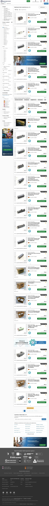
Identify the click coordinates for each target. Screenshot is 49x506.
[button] (47, 1)
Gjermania (7, 100)
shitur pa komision (7, 149)
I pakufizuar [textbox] (5, 98)
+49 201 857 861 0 (30, 467)
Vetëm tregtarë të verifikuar (6, 125)
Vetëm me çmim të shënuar (7, 67)
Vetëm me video (7, 123)
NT (5, 52)
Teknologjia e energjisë (8, 18)
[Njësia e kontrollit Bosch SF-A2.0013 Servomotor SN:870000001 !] (20, 285)
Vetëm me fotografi (7, 122)
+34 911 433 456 (29, 468)
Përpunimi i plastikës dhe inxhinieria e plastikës (8, 14)
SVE (5, 61)
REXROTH (6, 32)
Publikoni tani (42, 63)
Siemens (6, 29)
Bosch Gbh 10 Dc (17, 432)
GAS (5, 60)
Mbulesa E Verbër (39, 430)
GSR (5, 53)
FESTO (5, 37)
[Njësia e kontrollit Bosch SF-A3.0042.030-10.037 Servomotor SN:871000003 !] (20, 314)
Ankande (6, 118)
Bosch (5, 27)
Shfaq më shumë (30, 434)
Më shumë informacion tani (41, 342)
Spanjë (7, 102)
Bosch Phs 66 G (28, 424)
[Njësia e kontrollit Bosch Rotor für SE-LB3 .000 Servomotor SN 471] (20, 32)
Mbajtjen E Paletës (39, 424)
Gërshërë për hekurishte (8, 473)
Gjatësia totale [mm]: (6, 76)
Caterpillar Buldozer (28, 475)
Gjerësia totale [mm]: (6, 79)
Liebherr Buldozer (20, 475)
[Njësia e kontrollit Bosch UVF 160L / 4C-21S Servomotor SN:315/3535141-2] (20, 354)
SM (5, 50)
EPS (5, 56)
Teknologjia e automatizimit (7, 9)
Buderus (5, 42)
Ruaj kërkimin (30, 408)
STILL (5, 34)
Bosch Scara (27, 430)
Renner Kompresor (27, 473)
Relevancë (43, 7)
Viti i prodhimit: (5, 68)
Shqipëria (6, 95)
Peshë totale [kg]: (5, 87)
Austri (6, 105)
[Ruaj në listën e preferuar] (45, 14)
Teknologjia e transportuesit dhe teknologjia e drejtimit (8, 11)
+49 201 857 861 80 (7, 468)
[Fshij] (43, 3)
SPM (5, 51)
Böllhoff (5, 43)
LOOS (5, 38)
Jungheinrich (6, 33)
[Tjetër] (26, 18)
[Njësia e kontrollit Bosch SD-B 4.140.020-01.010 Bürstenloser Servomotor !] (20, 122)
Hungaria (7, 104)
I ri (5, 110)
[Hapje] (30, 25)
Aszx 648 (15, 424)
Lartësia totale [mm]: (6, 83)
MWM (5, 39)
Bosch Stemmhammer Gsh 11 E (31, 432)
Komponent (26, 99)
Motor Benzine (39, 432)
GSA (5, 55)
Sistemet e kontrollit (18, 99)
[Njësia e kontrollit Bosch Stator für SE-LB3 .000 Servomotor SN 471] (20, 18)
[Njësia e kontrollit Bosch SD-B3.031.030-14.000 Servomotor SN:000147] (20, 166)
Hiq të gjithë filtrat (23, 9)
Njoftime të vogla (7, 117)
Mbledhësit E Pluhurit (40, 428)
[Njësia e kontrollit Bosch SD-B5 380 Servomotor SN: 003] (20, 257)
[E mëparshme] (44, 97)
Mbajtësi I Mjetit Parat (40, 426)
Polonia (6, 103)
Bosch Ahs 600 (17, 428)
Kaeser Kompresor (34, 473)
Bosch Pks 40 (27, 426)
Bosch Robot (27, 428)
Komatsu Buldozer (42, 473)
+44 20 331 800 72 (7, 467)
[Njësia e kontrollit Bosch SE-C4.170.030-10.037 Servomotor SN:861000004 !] (20, 383)
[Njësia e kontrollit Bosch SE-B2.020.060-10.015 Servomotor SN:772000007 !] (20, 271)
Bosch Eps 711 (17, 430)
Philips (5, 44)
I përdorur (6, 113)
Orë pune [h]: (5, 72)
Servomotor (40, 99)
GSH (5, 57)
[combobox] (7, 99)
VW (5, 31)
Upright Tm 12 (33, 99)
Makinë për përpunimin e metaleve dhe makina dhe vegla (8, 16)
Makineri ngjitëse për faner (18, 473)
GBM (5, 58)
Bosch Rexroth (7, 28)
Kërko (46, 3)
